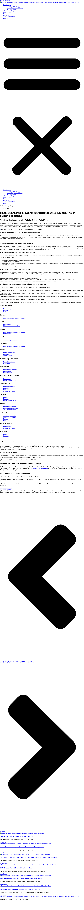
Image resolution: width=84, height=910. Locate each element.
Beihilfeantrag (7, 309)
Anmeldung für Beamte (9, 417)
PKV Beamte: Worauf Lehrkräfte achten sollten (16, 868)
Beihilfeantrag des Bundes (10, 340)
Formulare (6, 310)
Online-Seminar (7, 12)
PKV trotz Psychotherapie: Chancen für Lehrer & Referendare (21, 878)
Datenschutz (3, 905)
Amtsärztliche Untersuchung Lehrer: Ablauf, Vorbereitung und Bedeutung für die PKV (29, 857)
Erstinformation (4, 908)
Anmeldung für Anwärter (9, 416)
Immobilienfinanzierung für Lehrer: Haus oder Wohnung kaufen (22, 847)
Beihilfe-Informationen (9, 352)
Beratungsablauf (11, 16)
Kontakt (5, 18)
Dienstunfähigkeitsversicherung (15, 8)
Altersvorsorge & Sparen (9, 11)
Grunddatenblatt (7, 355)
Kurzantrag (6, 389)
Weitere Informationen (9, 311)
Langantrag (6, 388)
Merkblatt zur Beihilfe (9, 391)
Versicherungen (7, 5)
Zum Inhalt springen (5, 0)
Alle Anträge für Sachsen (9, 409)
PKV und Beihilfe (11, 9)
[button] (42, 104)
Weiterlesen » (3, 842)
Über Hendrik (6, 15)
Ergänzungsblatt (7, 372)
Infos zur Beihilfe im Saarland (11, 400)
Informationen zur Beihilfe (10, 369)
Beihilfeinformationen (9, 362)
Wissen (5, 13)
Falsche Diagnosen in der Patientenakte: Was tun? (17, 836)
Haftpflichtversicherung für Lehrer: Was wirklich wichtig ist (20, 889)
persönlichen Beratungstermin (39, 468)
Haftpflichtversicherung (13, 6)
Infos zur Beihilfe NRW (9, 380)
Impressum (3, 902)
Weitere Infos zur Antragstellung (11, 326)
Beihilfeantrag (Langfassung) (10, 408)
